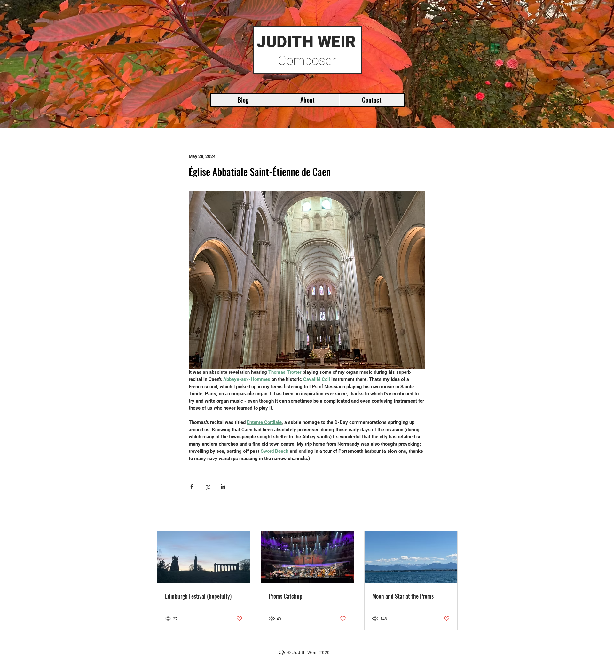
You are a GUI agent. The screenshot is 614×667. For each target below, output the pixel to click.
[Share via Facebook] (192, 486)
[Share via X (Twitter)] (207, 486)
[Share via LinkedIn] (223, 486)
